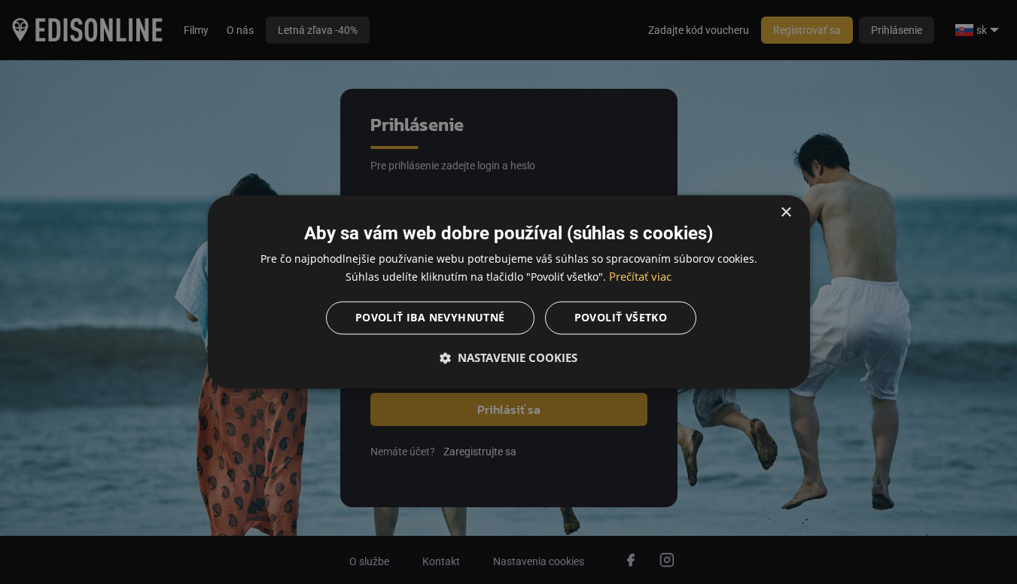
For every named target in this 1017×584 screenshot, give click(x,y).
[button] (509, 358)
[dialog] (509, 291)
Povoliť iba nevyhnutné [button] (430, 318)
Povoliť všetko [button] (621, 318)
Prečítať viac (640, 276)
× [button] (785, 212)
